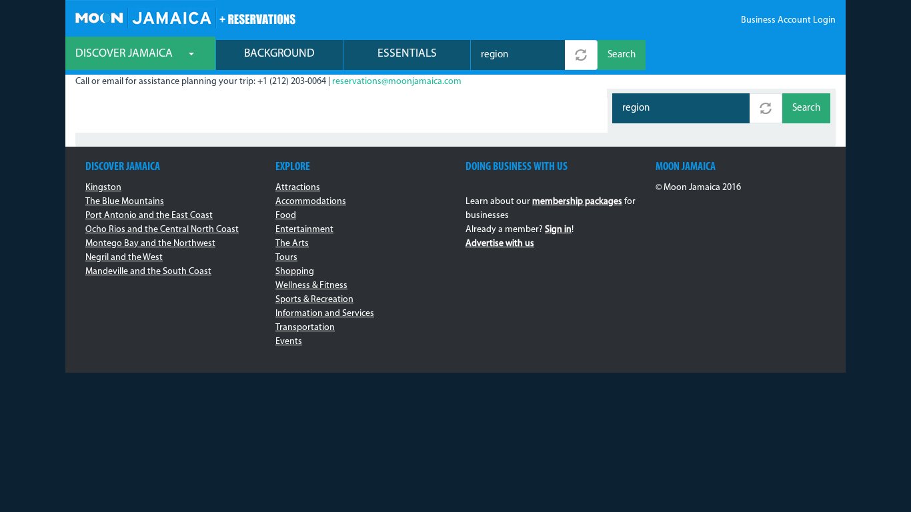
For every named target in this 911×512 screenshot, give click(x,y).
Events (288, 342)
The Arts (292, 244)
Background (279, 53)
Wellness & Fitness (311, 286)
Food (285, 216)
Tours (286, 258)
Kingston (103, 188)
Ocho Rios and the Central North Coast (162, 230)
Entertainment (304, 230)
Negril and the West (124, 258)
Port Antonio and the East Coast (149, 216)
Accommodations (310, 202)
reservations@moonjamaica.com (397, 82)
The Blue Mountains (124, 202)
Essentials (407, 53)
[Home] (185, 16)
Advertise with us (500, 244)
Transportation (305, 328)
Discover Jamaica (125, 53)
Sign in (558, 230)
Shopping (294, 272)
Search (622, 55)
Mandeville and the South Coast (148, 272)
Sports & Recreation (314, 300)
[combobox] (518, 55)
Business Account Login (788, 20)
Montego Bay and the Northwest (150, 244)
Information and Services (324, 314)
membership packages (577, 202)
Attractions (297, 188)
